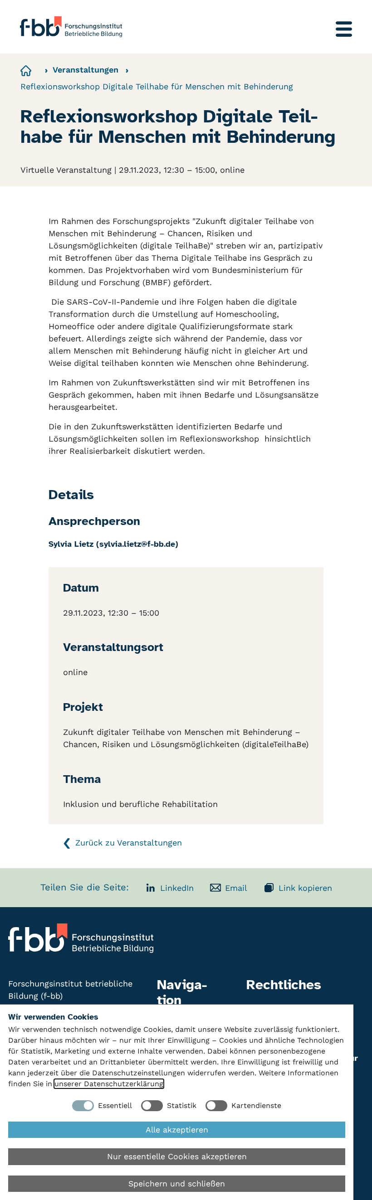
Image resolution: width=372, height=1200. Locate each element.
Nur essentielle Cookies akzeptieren (177, 1156)
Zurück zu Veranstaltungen (128, 842)
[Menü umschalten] (344, 29)
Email (236, 888)
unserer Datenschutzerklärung (108, 1083)
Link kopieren (305, 888)
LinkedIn (177, 888)
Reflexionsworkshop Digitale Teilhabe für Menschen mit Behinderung (156, 86)
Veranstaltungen (85, 69)
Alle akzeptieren (177, 1129)
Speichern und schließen (176, 1183)
